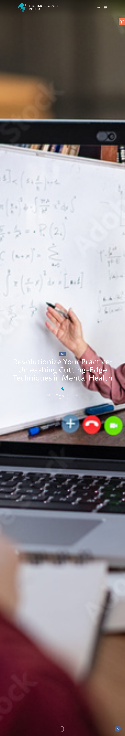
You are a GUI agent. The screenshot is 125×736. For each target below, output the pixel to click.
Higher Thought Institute (62, 395)
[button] (122, 21)
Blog (62, 354)
